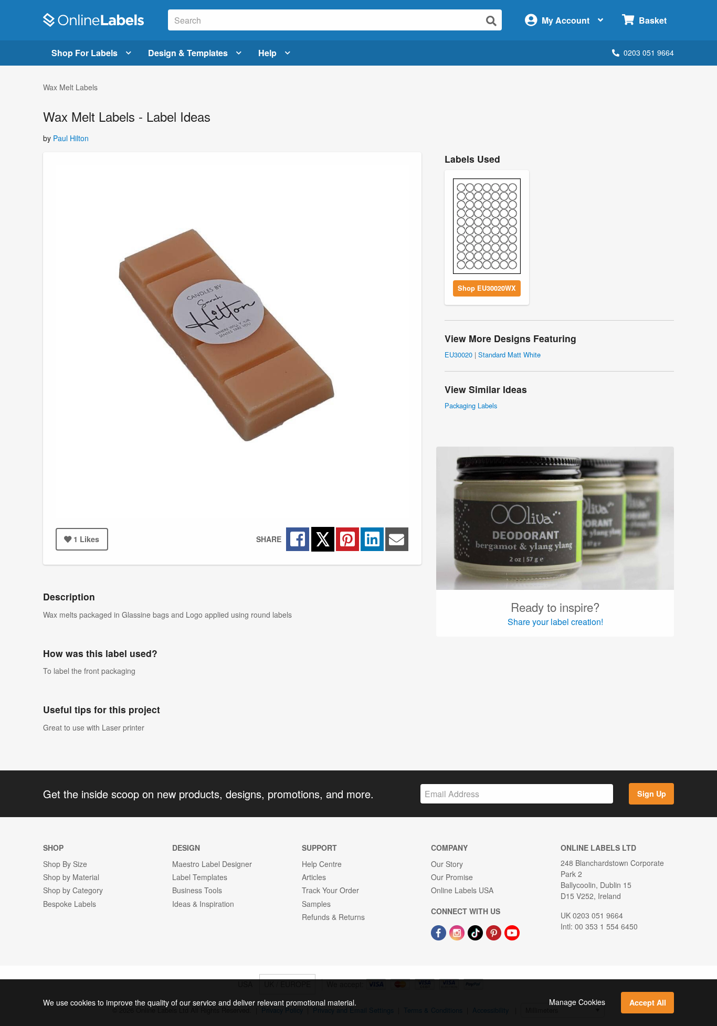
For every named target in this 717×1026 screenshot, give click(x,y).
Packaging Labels (471, 405)
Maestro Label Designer (212, 864)
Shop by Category (73, 890)
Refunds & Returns (333, 917)
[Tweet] (322, 539)
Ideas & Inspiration (203, 903)
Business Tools (197, 890)
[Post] (372, 539)
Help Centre (322, 864)
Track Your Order (330, 890)
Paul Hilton (71, 138)
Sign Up (651, 793)
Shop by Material (71, 877)
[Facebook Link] (439, 931)
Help (267, 53)
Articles (314, 877)
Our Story (447, 864)
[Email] (396, 539)
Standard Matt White (509, 354)
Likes (86, 539)
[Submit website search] (491, 20)
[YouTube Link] (512, 931)
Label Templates (199, 877)
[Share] (297, 539)
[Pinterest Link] (494, 931)
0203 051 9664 (649, 52)
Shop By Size (65, 864)
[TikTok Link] (476, 931)
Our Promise (452, 877)
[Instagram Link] (458, 931)
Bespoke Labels (69, 903)
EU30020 (458, 354)
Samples (316, 903)
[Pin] (347, 539)
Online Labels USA (462, 890)
